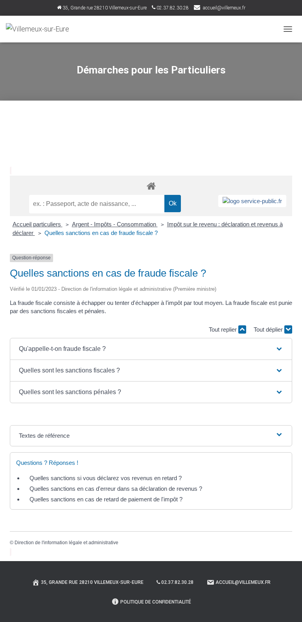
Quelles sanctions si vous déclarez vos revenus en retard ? (105, 478)
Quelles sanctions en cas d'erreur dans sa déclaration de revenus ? (115, 488)
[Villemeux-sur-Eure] (40, 29)
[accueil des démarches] (151, 185)
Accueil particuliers (38, 224)
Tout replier (223, 329)
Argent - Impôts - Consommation (115, 224)
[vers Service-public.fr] (252, 201)
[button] (151, 349)
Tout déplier (269, 329)
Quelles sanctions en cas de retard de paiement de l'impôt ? (105, 499)
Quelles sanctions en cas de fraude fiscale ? (101, 232)
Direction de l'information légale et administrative (66, 542)
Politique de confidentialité (155, 602)
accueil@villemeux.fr (224, 8)
